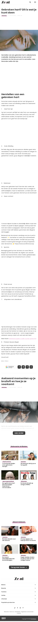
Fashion (3, 592)
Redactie (6, 611)
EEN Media (33, 619)
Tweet (23, 367)
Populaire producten (8, 602)
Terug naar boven (18, 567)
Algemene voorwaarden (27, 611)
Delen (19, 367)
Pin (27, 367)
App (31, 367)
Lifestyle (4, 599)
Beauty (3, 588)
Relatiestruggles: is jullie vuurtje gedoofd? (22, 338)
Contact (19, 613)
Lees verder (19, 433)
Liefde (3, 595)
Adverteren (17, 611)
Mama (3, 585)
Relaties (4, 15)
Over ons (12, 611)
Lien (21, 15)
